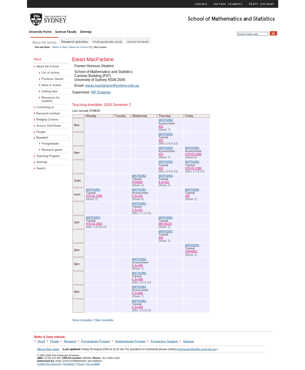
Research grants (52, 149)
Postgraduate (50, 143)
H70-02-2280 (193, 154)
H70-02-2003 (94, 223)
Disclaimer (69, 364)
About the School (78, 47)
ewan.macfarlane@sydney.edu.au (112, 85)
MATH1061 (192, 148)
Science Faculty (65, 31)
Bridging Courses (47, 119)
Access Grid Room (48, 125)
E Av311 (164, 182)
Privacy (81, 364)
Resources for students (51, 99)
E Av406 (137, 265)
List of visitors (51, 72)
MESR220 (165, 223)
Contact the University (49, 364)
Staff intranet (261, 4)
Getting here (49, 91)
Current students (228, 4)
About (41, 341)
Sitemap (85, 31)
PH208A (137, 182)
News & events (51, 85)
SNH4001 (191, 251)
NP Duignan (101, 92)
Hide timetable (104, 320)
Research (70, 341)
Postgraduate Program (95, 341)
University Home (40, 31)
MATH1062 (166, 120)
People (40, 132)
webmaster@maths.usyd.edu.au (196, 349)
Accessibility (93, 364)
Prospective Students (164, 341)
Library (200, 4)
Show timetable (82, 320)
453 (161, 126)
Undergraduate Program (130, 341)
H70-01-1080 (94, 196)
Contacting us (45, 107)
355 (187, 196)
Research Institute (48, 113)
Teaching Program (48, 156)
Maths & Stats (59, 47)
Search (41, 168)
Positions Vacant (52, 79)
